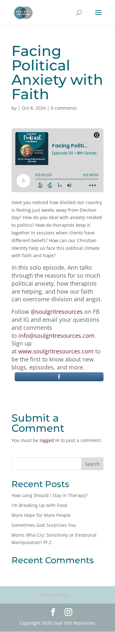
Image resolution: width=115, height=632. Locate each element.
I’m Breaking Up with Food (39, 505)
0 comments (64, 108)
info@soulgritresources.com (57, 335)
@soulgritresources (57, 311)
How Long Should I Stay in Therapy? (50, 495)
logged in (49, 440)
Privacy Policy (54, 595)
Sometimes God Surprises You (44, 525)
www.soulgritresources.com (56, 351)
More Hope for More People (41, 515)
